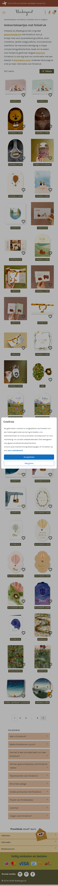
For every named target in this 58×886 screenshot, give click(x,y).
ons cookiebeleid (15, 450)
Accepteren (29, 457)
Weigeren (29, 463)
